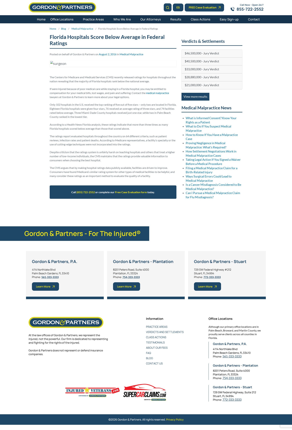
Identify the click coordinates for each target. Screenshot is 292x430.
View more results (195, 96)
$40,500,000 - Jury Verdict (202, 61)
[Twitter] (37, 365)
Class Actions (200, 19)
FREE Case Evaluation (202, 7)
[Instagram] (58, 365)
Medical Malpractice (131, 54)
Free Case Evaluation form (131, 192)
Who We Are (122, 19)
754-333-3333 (131, 277)
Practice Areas (93, 19)
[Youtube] (51, 365)
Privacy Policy (175, 419)
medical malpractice (157, 92)
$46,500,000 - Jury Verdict (202, 53)
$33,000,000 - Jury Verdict (202, 69)
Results (175, 19)
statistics (105, 209)
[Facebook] (31, 365)
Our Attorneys (150, 19)
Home (41, 19)
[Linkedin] (44, 365)
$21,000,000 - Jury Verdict (202, 85)
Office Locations (62, 19)
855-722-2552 (250, 9)
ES (178, 7)
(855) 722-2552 (85, 192)
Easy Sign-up (229, 19)
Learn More (43, 286)
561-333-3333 (50, 277)
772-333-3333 (212, 277)
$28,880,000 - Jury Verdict (202, 77)
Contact (254, 19)
